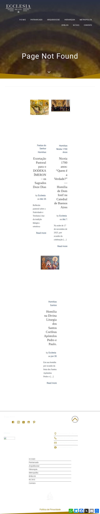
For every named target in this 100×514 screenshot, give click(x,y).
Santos (53, 305)
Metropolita (86, 20)
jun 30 (54, 356)
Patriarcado (36, 20)
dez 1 (64, 219)
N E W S (76, 25)
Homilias (42, 152)
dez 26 (43, 199)
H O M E (22, 20)
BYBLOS (65, 25)
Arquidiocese (53, 20)
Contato (88, 25)
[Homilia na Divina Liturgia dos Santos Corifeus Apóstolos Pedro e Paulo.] (50, 262)
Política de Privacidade (50, 509)
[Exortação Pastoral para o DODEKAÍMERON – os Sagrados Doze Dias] (39, 107)
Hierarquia (69, 20)
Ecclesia (42, 195)
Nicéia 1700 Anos (61, 150)
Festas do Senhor (41, 147)
